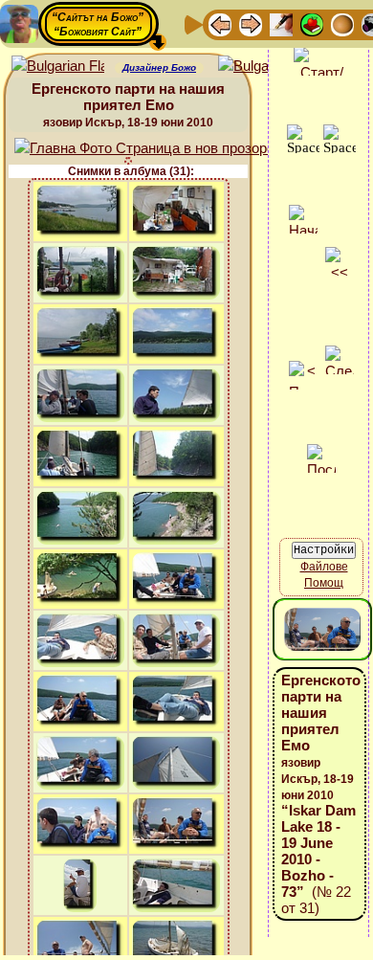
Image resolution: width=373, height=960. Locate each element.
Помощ (323, 583)
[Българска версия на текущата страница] (264, 66)
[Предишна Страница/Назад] (219, 23)
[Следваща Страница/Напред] (250, 23)
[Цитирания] (311, 23)
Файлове (324, 566)
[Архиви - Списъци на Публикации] (281, 23)
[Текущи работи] (342, 23)
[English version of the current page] (58, 66)
